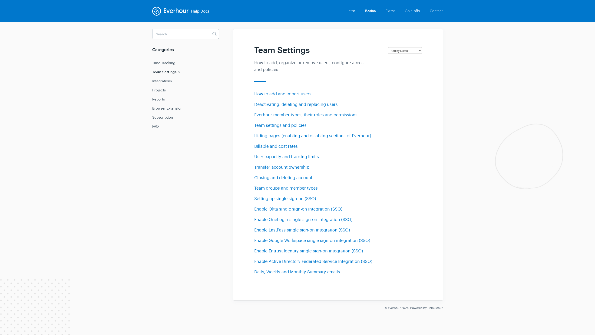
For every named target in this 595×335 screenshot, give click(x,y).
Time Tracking (163, 63)
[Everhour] (183, 14)
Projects (159, 90)
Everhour (394, 308)
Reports (158, 99)
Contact (436, 11)
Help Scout (435, 308)
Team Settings (164, 72)
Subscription (162, 117)
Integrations (162, 81)
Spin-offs (412, 11)
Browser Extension (167, 108)
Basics (370, 11)
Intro (351, 11)
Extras (390, 11)
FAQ (155, 126)
